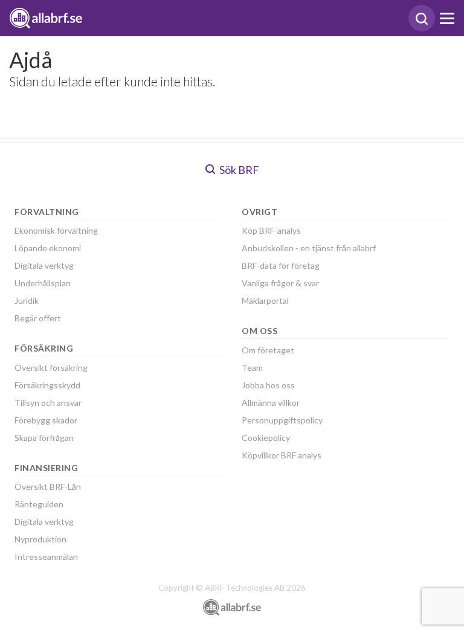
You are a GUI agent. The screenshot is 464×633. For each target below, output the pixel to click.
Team (252, 367)
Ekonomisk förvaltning (56, 230)
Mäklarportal (265, 300)
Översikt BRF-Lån (47, 486)
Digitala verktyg (44, 265)
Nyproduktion (40, 539)
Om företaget (268, 350)
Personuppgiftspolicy (282, 420)
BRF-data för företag (281, 265)
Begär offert (37, 318)
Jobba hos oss (268, 385)
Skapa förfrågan (44, 437)
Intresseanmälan (46, 556)
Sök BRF (238, 169)
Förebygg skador (45, 420)
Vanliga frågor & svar (280, 283)
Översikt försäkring (51, 367)
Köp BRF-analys (271, 230)
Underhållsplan (42, 283)
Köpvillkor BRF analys (281, 455)
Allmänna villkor (271, 402)
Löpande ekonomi (47, 248)
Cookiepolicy (266, 437)
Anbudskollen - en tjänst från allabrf (309, 248)
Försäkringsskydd (47, 385)
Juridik (26, 300)
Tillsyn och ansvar (48, 402)
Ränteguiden (38, 504)
